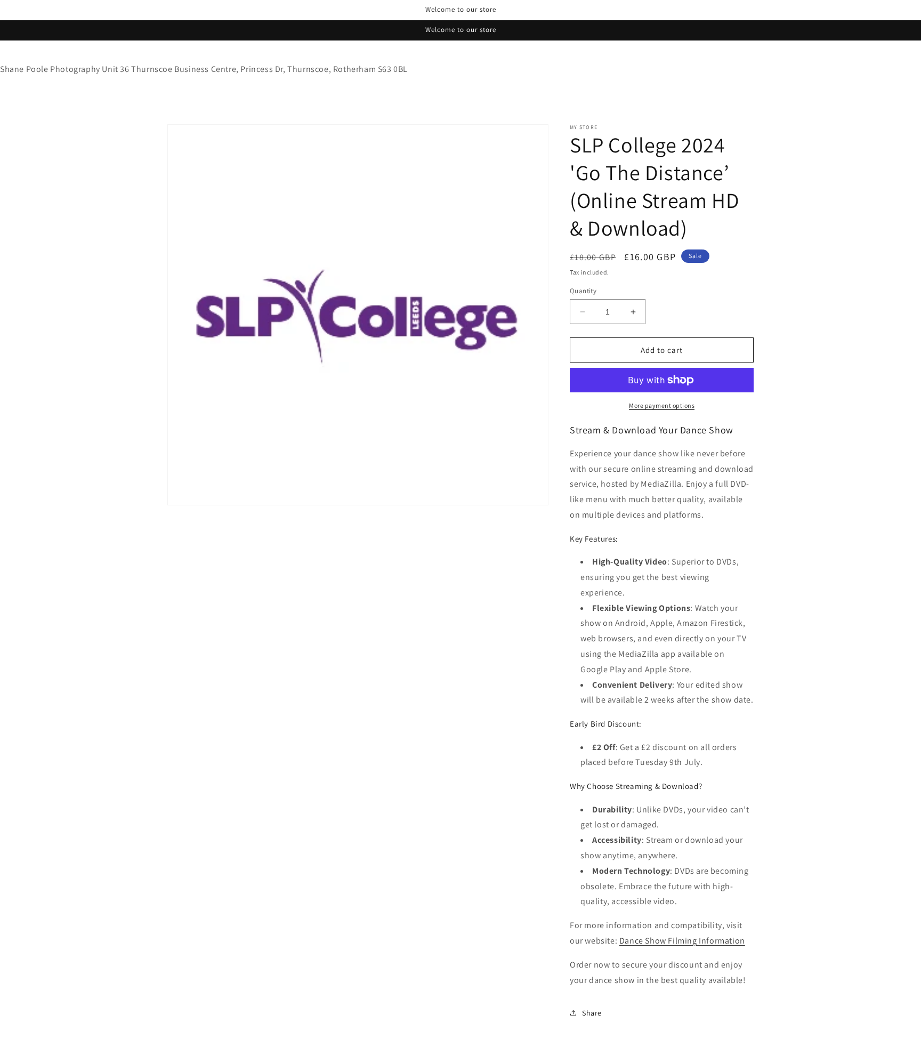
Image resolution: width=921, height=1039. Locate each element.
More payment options (661, 405)
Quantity (583, 290)
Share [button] (592, 1013)
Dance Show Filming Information (682, 940)
